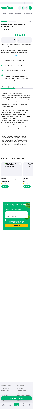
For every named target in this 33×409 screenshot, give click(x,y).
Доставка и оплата (21, 390)
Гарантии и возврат (22, 393)
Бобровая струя (5, 388)
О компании (20, 388)
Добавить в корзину (16, 398)
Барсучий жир (4, 395)
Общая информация (8, 87)
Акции (11, 13)
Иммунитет (18, 13)
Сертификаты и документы (23, 395)
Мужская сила (28, 13)
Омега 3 (3, 393)
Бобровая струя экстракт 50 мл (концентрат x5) (9, 180)
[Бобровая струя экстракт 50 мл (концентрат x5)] (11, 169)
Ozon (27, 3)
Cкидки (5, 13)
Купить (4, 186)
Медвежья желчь (5, 390)
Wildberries (20, 3)
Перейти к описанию (6, 55)
